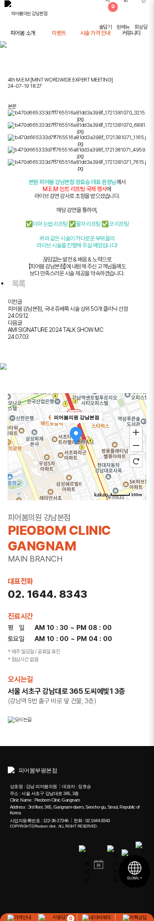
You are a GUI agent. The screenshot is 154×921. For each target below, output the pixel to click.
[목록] (12, 96)
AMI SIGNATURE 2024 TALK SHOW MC (55, 329)
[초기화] (136, 461)
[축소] (136, 445)
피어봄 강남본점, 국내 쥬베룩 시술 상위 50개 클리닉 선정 (68, 308)
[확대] (136, 431)
